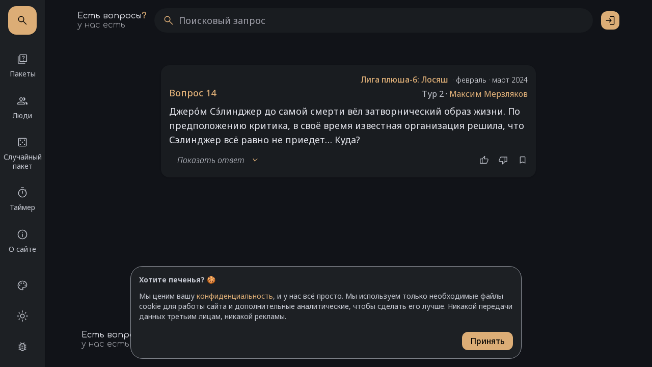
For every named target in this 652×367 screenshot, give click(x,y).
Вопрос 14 (192, 93)
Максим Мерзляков (488, 93)
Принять (487, 341)
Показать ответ (218, 160)
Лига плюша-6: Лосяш (404, 79)
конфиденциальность (235, 296)
